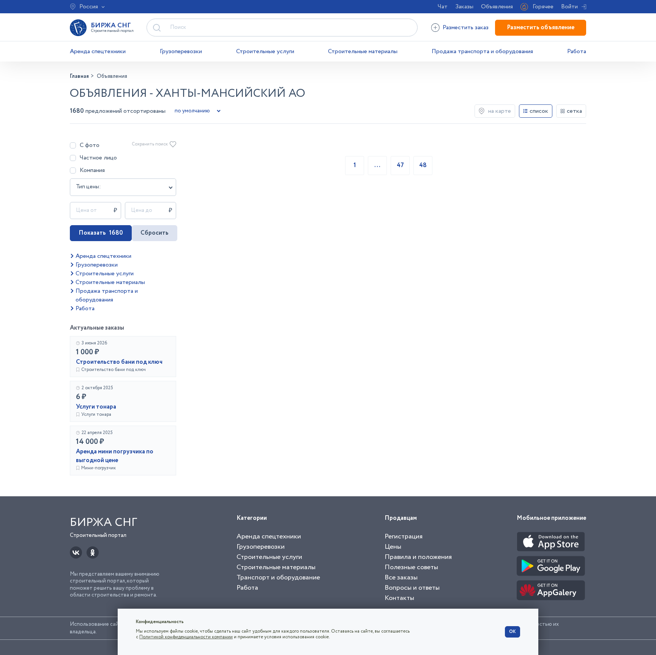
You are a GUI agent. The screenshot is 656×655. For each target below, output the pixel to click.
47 (400, 165)
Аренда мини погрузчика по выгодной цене (114, 456)
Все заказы (401, 577)
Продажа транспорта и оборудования (482, 51)
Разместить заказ (466, 27)
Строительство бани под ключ (119, 362)
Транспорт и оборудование (278, 577)
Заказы (464, 6)
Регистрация (404, 536)
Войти (569, 6)
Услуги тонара (96, 406)
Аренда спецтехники (98, 51)
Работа (576, 51)
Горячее (543, 6)
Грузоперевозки (181, 51)
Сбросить (154, 233)
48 (423, 165)
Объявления (497, 6)
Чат (443, 6)
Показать (101, 233)
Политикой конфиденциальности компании (186, 637)
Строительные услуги (265, 51)
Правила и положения (418, 557)
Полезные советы (411, 567)
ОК (512, 631)
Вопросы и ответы (412, 588)
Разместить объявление (540, 27)
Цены (393, 547)
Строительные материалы (362, 51)
